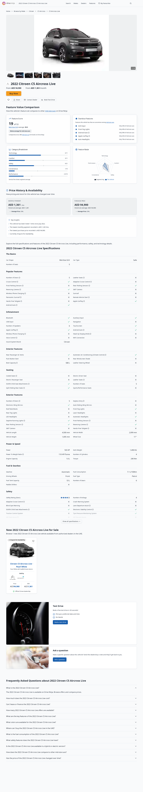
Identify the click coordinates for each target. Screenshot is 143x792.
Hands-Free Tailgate (80, 428)
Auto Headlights (84, 139)
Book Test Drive (49, 100)
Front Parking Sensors (14, 286)
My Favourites (105, 3)
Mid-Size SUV (13, 127)
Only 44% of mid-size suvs (126, 126)
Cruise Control (11, 282)
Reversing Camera (12, 289)
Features (92, 3)
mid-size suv (25, 135)
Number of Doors (12, 278)
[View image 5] (47, 75)
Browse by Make (19, 11)
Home (8, 11)
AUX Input (81, 126)
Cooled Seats (10, 376)
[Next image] (133, 43)
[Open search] (130, 3)
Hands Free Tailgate (13, 301)
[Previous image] (9, 43)
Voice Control (10, 338)
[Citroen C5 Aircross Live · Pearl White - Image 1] (21, 549)
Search (68, 3)
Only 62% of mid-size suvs (126, 136)
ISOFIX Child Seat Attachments (17, 384)
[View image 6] (56, 75)
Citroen (31, 11)
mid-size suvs (50, 111)
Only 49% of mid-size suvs (126, 129)
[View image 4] (38, 75)
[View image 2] (19, 75)
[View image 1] (10, 75)
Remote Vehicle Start (80, 297)
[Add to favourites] (8, 99)
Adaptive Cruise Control (81, 282)
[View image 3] (29, 75)
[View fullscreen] (134, 18)
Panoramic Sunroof (13, 297)
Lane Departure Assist (81, 506)
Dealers (83, 3)
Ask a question (60, 659)
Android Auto (83, 133)
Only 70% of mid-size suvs (126, 139)
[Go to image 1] (19, 557)
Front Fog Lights (84, 129)
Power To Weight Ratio (14, 454)
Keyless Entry (77, 401)
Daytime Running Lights (14, 421)
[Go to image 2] (24, 557)
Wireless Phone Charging (15, 293)
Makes (76, 3)
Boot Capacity (11, 363)
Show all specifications (70, 521)
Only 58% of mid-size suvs (126, 133)
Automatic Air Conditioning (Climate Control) (88, 355)
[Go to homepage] (8, 3)
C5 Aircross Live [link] (54, 11)
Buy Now (14, 93)
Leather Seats (78, 278)
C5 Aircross (41, 11)
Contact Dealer (32, 100)
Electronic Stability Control (82, 509)
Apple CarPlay (83, 136)
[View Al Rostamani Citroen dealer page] (16, 577)
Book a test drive (60, 622)
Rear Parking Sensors (80, 286)
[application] (104, 166)
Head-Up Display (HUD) (81, 334)
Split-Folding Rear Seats (14, 388)
